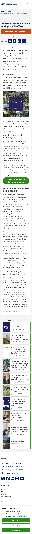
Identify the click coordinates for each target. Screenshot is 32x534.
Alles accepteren (16, 520)
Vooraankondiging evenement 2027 (19, 326)
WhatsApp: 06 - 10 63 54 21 (14, 470)
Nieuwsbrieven (6, 496)
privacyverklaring (22, 516)
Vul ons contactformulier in (13, 466)
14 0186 (8, 463)
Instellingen (16, 525)
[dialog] (16, 519)
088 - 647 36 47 (17, 463)
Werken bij (4, 492)
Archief (3, 494)
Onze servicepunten (11, 473)
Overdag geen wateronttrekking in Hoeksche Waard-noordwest (19, 337)
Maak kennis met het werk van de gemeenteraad (18, 415)
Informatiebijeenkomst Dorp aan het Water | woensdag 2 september (19, 377)
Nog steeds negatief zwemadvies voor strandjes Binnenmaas (19, 441)
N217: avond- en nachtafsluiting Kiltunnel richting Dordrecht (19, 389)
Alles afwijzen (16, 530)
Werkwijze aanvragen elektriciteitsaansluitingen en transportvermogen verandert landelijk (19, 428)
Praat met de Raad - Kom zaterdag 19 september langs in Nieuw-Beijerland (19, 350)
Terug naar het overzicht (11, 20)
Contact (3, 489)
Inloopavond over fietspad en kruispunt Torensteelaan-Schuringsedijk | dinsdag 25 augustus (19, 364)
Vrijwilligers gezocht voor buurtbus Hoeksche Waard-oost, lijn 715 (18, 402)
